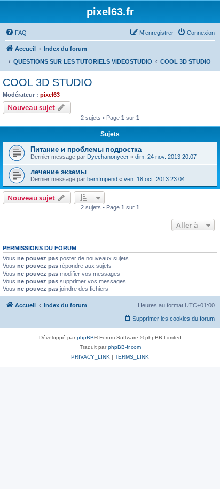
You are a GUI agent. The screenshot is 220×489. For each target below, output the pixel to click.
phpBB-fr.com (124, 347)
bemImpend (102, 179)
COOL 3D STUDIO (47, 82)
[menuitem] (16, 32)
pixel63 (50, 94)
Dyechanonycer (108, 156)
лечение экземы (58, 172)
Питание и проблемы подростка (86, 149)
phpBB (85, 337)
